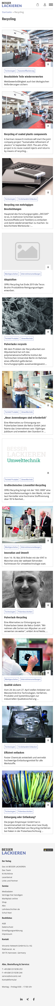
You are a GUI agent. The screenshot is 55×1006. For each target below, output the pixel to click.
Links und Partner (10, 880)
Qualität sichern (12, 685)
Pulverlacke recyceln (15, 344)
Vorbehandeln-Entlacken (27, 199)
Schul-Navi (7, 912)
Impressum (7, 934)
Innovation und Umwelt (16, 552)
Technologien (10, 71)
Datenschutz (7, 927)
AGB (4, 923)
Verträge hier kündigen (12, 895)
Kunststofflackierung (26, 71)
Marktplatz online (10, 898)
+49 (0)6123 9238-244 (12, 972)
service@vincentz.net (11, 976)
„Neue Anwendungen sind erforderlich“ (25, 417)
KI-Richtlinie (7, 873)
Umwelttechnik (27, 338)
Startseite (7, 12)
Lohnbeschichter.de (11, 909)
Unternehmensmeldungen (30, 274)
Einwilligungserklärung (12, 930)
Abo (3, 905)
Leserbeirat (7, 877)
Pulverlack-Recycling (15, 617)
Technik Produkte (11, 338)
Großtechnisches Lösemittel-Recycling (25, 485)
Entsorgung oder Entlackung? (20, 817)
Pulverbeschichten (25, 612)
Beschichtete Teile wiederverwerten (23, 76)
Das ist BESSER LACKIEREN (14, 866)
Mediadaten (7, 891)
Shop (4, 902)
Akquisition (10, 279)
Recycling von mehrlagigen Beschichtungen (18, 207)
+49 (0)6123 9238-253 (13, 969)
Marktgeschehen (11, 274)
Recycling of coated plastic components (25, 134)
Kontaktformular (9, 979)
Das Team (6, 870)
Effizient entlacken (14, 752)
